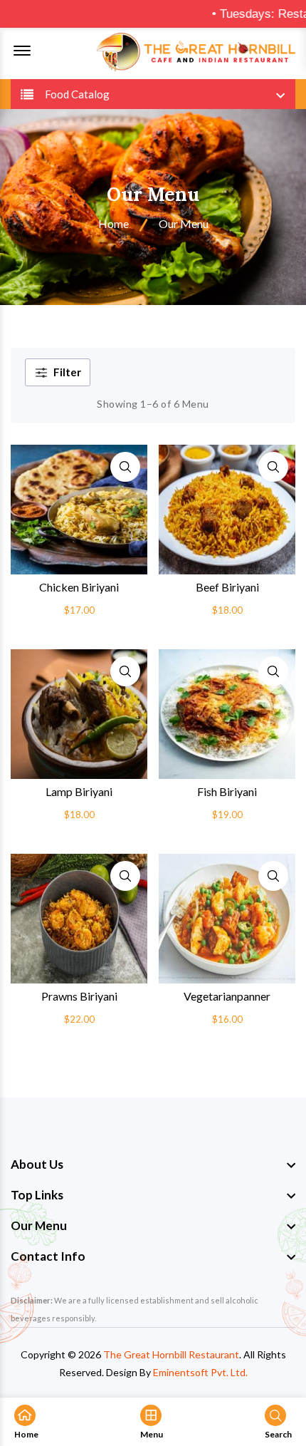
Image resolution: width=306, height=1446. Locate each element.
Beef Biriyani (227, 587)
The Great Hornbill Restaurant (171, 1354)
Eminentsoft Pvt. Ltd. (200, 1372)
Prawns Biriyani (79, 996)
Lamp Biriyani (79, 791)
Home (113, 223)
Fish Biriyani (227, 791)
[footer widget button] (153, 1164)
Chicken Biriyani (79, 587)
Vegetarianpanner (227, 996)
